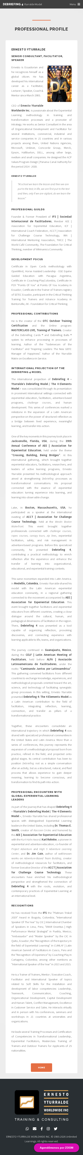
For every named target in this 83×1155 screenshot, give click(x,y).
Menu (73, 4)
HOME (41, 1067)
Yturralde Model (22, 4)
